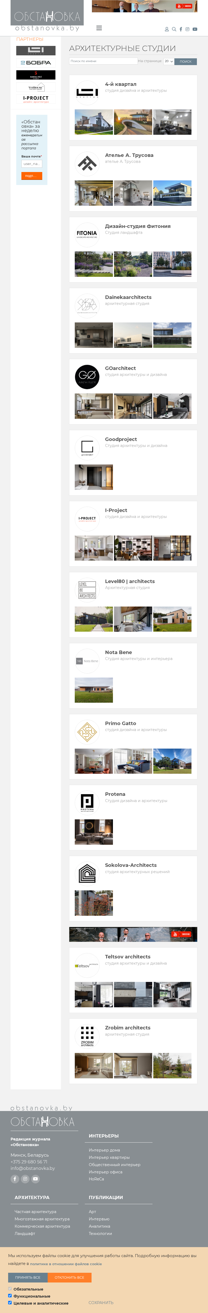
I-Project (116, 510)
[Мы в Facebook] (181, 29)
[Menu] (99, 28)
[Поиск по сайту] (174, 29)
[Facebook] (15, 1179)
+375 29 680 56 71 (29, 1161)
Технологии (100, 1233)
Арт (92, 1212)
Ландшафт (25, 1233)
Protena (115, 794)
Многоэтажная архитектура (42, 1219)
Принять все (27, 1277)
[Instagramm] (25, 1179)
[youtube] (35, 1179)
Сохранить (101, 1302)
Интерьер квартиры (109, 1157)
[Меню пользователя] (167, 29)
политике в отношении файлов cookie (66, 1264)
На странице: (150, 61)
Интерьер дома (104, 1150)
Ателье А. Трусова (129, 155)
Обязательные (28, 1289)
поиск (185, 61)
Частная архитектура (35, 1212)
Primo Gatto (120, 723)
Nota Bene (118, 652)
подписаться (33, 176)
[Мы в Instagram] (188, 29)
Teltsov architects (128, 957)
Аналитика (99, 1226)
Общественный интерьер (115, 1165)
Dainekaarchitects (128, 297)
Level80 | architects (130, 581)
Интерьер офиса (105, 1172)
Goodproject (121, 439)
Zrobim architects (128, 1028)
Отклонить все (69, 1277)
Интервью (99, 1219)
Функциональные (32, 1296)
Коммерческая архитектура (42, 1226)
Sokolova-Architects (131, 865)
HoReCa (96, 1179)
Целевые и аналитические (41, 1303)
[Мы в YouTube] (195, 29)
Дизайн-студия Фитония (138, 226)
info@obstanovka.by (33, 1168)
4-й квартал (120, 84)
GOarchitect (120, 368)
